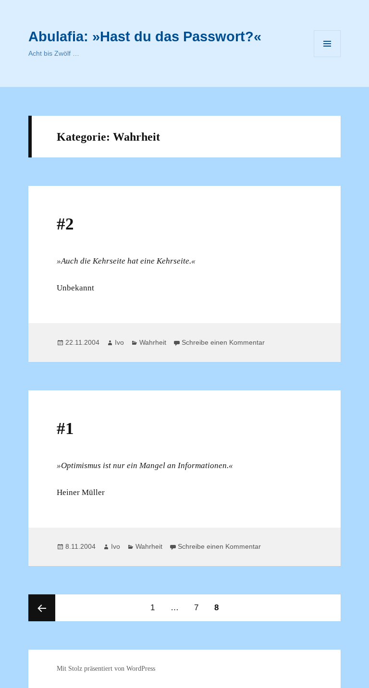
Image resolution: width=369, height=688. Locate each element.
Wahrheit (152, 342)
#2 (65, 224)
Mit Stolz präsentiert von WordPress (106, 668)
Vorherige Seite (41, 607)
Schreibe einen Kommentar (223, 342)
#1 (65, 428)
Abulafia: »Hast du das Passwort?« (144, 36)
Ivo (119, 342)
